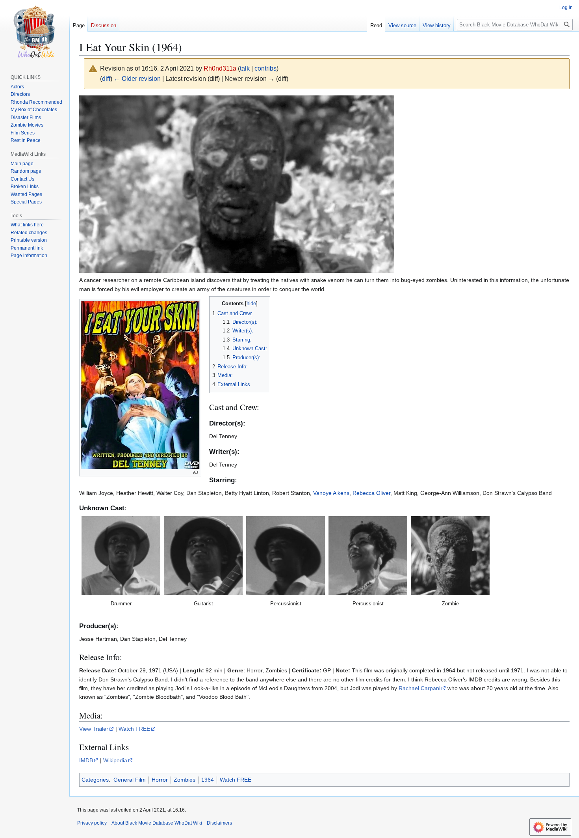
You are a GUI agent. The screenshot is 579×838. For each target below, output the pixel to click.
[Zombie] (450, 555)
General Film (129, 779)
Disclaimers (219, 823)
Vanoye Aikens (331, 493)
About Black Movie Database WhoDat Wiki (156, 823)
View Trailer (93, 729)
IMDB (86, 760)
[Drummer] (121, 555)
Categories (95, 779)
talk (245, 68)
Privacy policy (92, 823)
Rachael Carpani (419, 688)
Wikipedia (115, 760)
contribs (265, 68)
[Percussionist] (285, 555)
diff (106, 78)
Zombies (184, 779)
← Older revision (137, 78)
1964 (207, 779)
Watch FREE (134, 729)
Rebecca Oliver (371, 493)
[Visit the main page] (34, 31)
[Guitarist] (203, 555)
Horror (160, 779)
